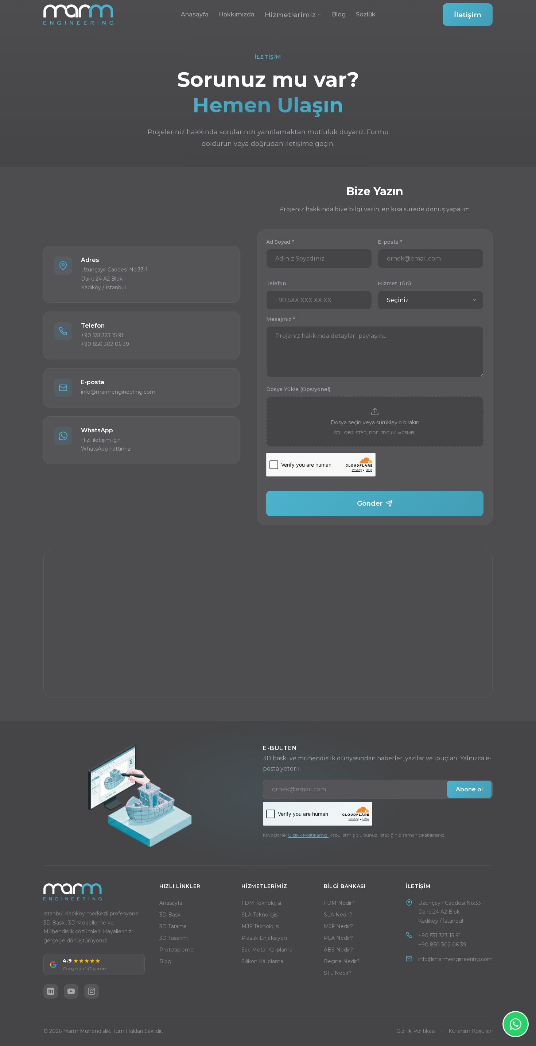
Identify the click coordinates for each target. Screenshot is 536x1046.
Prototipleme (176, 949)
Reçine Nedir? (342, 961)
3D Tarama (173, 926)
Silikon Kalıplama (262, 961)
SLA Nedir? (338, 914)
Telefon (276, 283)
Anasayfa (195, 14)
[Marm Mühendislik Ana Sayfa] (78, 14)
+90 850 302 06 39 (442, 944)
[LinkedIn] (50, 991)
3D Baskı (170, 914)
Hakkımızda (237, 14)
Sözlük (366, 14)
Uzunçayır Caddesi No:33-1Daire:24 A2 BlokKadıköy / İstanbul (451, 912)
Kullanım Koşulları (470, 1031)
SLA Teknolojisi (260, 914)
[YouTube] (71, 991)
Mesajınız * (280, 319)
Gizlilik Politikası (415, 1031)
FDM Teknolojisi (261, 903)
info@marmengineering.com (455, 959)
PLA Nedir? (338, 938)
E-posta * (390, 242)
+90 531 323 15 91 (439, 935)
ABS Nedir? (338, 949)
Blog (339, 14)
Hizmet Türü (394, 283)
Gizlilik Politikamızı (308, 835)
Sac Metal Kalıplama (266, 949)
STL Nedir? (337, 973)
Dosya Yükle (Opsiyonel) (298, 389)
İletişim (467, 14)
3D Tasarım (173, 938)
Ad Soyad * (280, 242)
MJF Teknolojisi (260, 926)
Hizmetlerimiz (290, 14)
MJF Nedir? (338, 926)
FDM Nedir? (339, 903)
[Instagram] (91, 991)
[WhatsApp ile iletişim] (515, 1024)
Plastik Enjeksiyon (264, 938)
